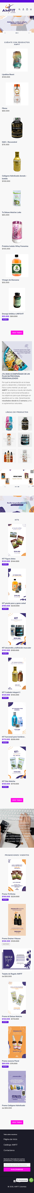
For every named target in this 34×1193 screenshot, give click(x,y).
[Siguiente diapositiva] (29, 33)
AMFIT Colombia (20, 1187)
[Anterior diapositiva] (5, 33)
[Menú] (31, 9)
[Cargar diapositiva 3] (18, 486)
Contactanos (9, 1150)
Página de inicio (10, 1139)
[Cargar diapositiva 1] (15, 486)
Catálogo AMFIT (10, 1145)
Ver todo (17, 333)
